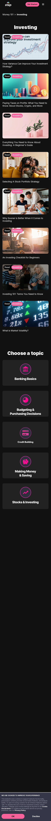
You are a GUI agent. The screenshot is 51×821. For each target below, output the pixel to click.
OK (13, 816)
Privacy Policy (20, 810)
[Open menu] (43, 4)
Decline (36, 816)
